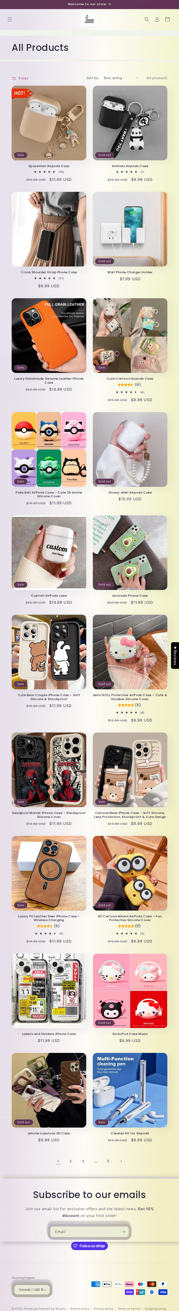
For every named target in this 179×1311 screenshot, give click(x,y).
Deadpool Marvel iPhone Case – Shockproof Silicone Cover (49, 815)
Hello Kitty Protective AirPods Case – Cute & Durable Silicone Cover (130, 697)
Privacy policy (103, 1308)
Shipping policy (156, 1308)
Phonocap (31, 1308)
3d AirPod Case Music (130, 1034)
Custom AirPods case (49, 596)
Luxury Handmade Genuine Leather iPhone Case (49, 381)
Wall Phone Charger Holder (130, 272)
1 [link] (58, 1161)
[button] (10, 19)
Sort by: (92, 78)
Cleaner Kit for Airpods (130, 1134)
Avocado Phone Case (130, 596)
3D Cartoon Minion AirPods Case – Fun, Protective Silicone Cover (130, 918)
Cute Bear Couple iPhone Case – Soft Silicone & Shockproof (49, 697)
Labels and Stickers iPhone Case (49, 1034)
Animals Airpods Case (130, 166)
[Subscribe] (123, 1232)
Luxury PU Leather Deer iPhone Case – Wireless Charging (49, 918)
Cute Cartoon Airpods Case (130, 379)
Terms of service (129, 1308)
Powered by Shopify (52, 1308)
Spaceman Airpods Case (49, 166)
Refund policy (80, 1308)
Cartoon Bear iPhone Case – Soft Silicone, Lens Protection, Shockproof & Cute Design (130, 815)
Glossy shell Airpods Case (130, 493)
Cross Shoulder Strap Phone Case (49, 272)
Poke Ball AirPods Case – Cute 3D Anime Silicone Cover (49, 495)
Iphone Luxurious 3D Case (49, 1134)
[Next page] (121, 1161)
